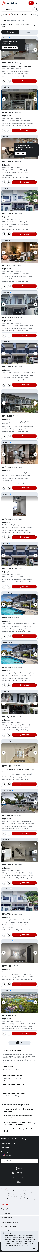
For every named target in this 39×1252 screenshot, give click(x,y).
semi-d (20, 1059)
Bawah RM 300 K (18, 1078)
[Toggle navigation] (36, 3)
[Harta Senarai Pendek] (34, 42)
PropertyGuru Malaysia (8, 1209)
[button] (3, 20)
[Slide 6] (22, 107)
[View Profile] (19, 37)
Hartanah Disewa (7, 1218)
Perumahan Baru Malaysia (9, 1222)
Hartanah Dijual (6, 1213)
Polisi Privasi (28, 1239)
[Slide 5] (20, 107)
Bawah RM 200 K (7, 1078)
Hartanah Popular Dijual (9, 1226)
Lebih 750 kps (16, 1096)
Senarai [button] (11, 32)
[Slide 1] (15, 260)
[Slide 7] (23, 107)
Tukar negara (5, 1152)
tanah (31, 1059)
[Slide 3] (18, 411)
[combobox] (18, 9)
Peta (29, 32)
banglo (25, 1059)
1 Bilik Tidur (11, 1087)
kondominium (7, 1059)
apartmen (14, 1059)
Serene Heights (7, 1069)
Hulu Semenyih (17, 1069)
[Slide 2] (16, 107)
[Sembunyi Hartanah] (30, 42)
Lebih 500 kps (6, 1096)
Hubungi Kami (5, 1147)
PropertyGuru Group (8, 1143)
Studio (4, 1087)
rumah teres (24, 1057)
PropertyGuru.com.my (7, 1189)
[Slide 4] (19, 107)
